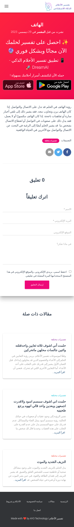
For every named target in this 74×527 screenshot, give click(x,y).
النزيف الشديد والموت (51, 461)
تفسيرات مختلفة (51, 141)
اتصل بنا (37, 510)
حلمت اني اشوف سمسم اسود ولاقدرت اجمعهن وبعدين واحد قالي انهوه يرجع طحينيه (40, 405)
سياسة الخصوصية (34, 501)
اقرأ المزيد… (58, 372)
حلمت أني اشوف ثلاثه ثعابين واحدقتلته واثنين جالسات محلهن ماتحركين (40, 347)
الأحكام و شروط (13, 501)
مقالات (51, 501)
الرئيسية (64, 501)
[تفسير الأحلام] (56, 6)
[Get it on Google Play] (53, 85)
